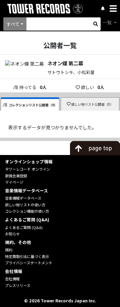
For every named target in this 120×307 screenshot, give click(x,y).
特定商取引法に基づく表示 (27, 256)
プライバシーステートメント (28, 262)
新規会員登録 (16, 175)
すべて (13, 24)
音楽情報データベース (23, 198)
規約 (8, 249)
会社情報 (12, 278)
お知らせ (12, 233)
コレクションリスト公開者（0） (33, 104)
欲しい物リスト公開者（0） (92, 104)
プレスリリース (17, 285)
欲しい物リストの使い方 (25, 204)
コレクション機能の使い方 (27, 211)
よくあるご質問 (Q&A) (24, 227)
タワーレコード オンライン (27, 169)
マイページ (14, 182)
